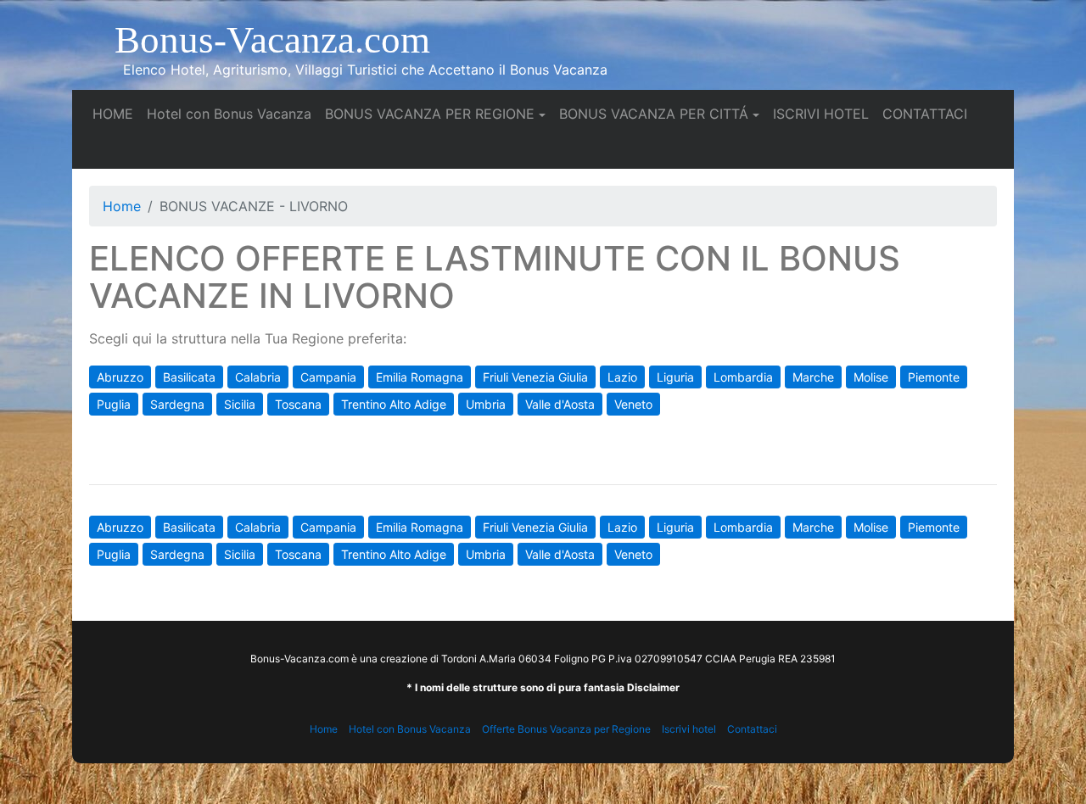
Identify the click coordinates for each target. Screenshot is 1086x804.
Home (122, 206)
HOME (116, 113)
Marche (813, 377)
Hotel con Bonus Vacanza (232, 113)
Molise (871, 377)
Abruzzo (120, 377)
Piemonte (934, 377)
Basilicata (189, 377)
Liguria (675, 377)
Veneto (633, 404)
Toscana (298, 404)
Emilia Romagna (419, 377)
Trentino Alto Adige (393, 404)
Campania (328, 377)
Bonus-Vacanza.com (272, 40)
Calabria (258, 377)
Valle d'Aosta (560, 404)
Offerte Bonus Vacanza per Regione (566, 729)
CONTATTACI (928, 113)
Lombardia (743, 377)
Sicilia (239, 404)
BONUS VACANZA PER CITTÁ (653, 113)
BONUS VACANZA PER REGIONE (430, 113)
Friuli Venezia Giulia (535, 377)
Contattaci (752, 729)
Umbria (486, 404)
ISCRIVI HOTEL (824, 113)
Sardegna (177, 404)
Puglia (114, 404)
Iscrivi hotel (689, 729)
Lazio (622, 377)
